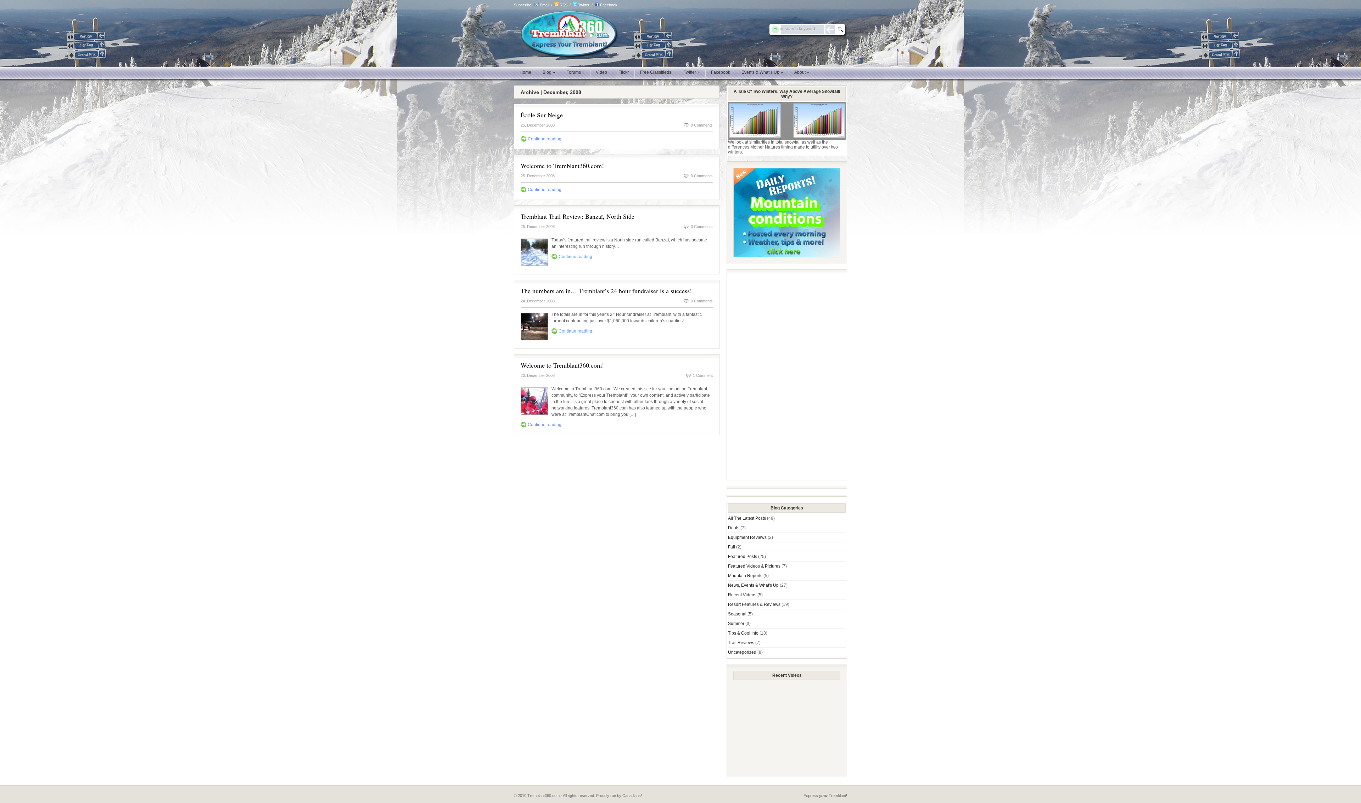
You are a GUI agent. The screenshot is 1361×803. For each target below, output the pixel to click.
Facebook (608, 5)
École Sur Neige (542, 115)
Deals (733, 527)
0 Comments (702, 125)
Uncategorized (742, 652)
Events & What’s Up (762, 72)
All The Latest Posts (747, 518)
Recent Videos (742, 594)
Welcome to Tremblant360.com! (562, 165)
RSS (563, 5)
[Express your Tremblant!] (566, 57)
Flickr (623, 72)
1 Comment (703, 375)
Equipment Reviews (747, 537)
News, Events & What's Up (753, 585)
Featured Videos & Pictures (754, 566)
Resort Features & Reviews (754, 604)
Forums (575, 72)
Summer (736, 623)
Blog (549, 72)
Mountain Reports (745, 575)
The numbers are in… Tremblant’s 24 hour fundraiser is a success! (606, 290)
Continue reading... (546, 138)
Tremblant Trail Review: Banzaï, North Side (577, 216)
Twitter (583, 5)
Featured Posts (742, 556)
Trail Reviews (741, 642)
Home (525, 72)
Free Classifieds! (656, 72)
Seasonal (737, 614)
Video (601, 72)
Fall (731, 547)
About (801, 72)
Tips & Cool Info (743, 633)
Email (544, 5)
